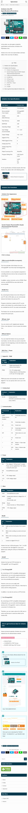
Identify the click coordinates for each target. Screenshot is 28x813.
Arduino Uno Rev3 (15, 662)
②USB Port (9, 77)
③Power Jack (10, 79)
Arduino (4, 13)
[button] (3, 38)
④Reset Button (10, 81)
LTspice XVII (5, 798)
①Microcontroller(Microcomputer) (15, 75)
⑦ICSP (8, 86)
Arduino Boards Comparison (17, 176)
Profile (4, 782)
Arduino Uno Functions (10, 68)
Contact (4, 785)
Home (4, 779)
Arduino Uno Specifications (11, 65)
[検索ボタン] (26, 2)
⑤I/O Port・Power (11, 82)
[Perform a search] (25, 759)
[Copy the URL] (25, 38)
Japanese (5, 788)
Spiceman (14, 2)
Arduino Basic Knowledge (11, 13)
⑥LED (8, 84)
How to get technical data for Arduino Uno (14, 89)
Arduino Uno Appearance (13, 70)
